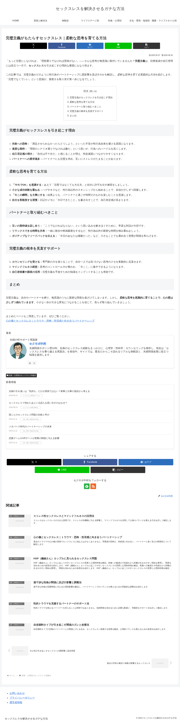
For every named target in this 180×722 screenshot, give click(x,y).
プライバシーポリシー (22, 697)
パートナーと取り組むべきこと (85, 106)
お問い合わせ (17, 693)
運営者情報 (16, 702)
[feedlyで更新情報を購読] (30, 363)
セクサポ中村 (37, 343)
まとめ (73, 115)
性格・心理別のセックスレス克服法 (22, 375)
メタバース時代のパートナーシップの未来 (30, 426)
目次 (85, 91)
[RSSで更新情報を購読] (34, 363)
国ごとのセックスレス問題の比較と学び (29, 414)
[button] (146, 46)
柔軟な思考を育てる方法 (82, 102)
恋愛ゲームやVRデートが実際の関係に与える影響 (34, 438)
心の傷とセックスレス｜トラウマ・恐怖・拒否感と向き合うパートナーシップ (50, 320)
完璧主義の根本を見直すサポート (87, 111)
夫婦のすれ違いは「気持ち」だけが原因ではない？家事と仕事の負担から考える (49, 391)
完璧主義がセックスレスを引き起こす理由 (91, 97)
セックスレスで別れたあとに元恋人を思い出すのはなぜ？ (38, 403)
